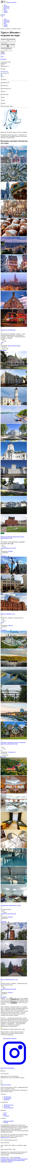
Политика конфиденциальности (9, 1159)
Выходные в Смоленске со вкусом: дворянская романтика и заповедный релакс (13, 743)
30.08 (2, 913)
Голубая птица (4, 94)
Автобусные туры (8, 1105)
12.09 (11, 989)
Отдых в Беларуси (8, 1107)
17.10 (11, 548)
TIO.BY (4, 1157)
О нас (5, 1113)
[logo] (11, 2)
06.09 (5, 913)
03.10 (8, 548)
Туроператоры (7, 1098)
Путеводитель (7, 1096)
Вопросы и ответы (9, 1121)
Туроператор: (4, 82)
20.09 (11, 913)
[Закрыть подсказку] (1, 1069)
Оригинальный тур (6, 88)
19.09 (5, 548)
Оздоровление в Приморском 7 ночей (11, 905)
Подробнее (3, 556)
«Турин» (3, 100)
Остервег (3, 103)
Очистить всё (4, 71)
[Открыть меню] (3, 2)
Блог (5, 9)
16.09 (14, 989)
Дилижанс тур (4, 85)
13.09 (8, 913)
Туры (5, 5)
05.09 (2, 548)
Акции (5, 10)
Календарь (6, 8)
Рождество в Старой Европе (8, 330)
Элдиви (3, 97)
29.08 (2, 989)
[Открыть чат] (1, 1081)
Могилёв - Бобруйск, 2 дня (8, 613)
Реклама (6, 1122)
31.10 (14, 548)
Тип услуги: (4, 73)
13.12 (2, 342)
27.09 (14, 913)
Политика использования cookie (16, 1160)
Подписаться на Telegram (9, 1038)
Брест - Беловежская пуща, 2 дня (9, 979)
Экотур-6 (3, 91)
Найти (2, 52)
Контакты (6, 1115)
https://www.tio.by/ (5, 1137)
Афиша (6, 12)
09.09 (8, 989)
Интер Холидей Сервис (7, 106)
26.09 (2, 622)
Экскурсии (7, 6)
